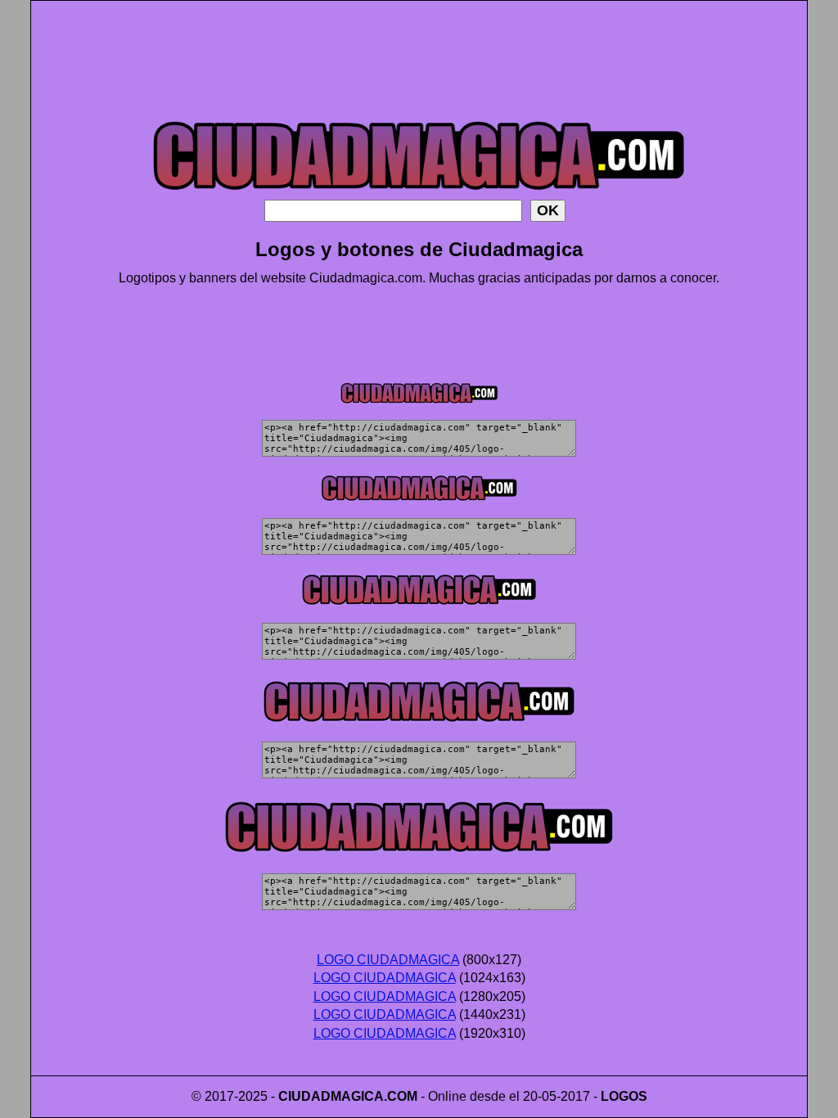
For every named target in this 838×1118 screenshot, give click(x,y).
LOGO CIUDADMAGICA (388, 960)
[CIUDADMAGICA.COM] (419, 195)
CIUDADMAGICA (331, 1096)
